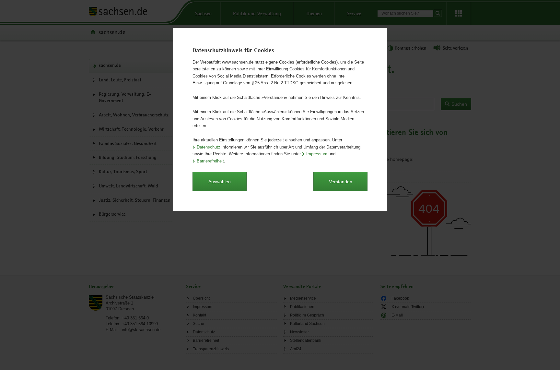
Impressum (316, 153)
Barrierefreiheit (210, 161)
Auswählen (219, 181)
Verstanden (340, 181)
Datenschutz (208, 147)
